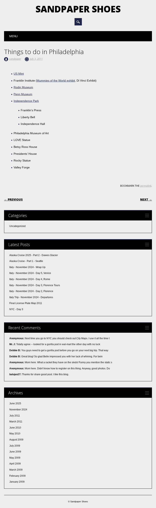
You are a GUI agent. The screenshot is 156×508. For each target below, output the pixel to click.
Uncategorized (17, 226)
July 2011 (14, 415)
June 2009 (15, 451)
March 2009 (16, 469)
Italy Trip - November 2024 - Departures (31, 297)
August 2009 (16, 439)
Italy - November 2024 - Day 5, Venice (30, 273)
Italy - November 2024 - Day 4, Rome (29, 279)
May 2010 (14, 433)
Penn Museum (23, 94)
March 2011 (15, 421)
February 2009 (17, 475)
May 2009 (14, 457)
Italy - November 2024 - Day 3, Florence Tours (34, 285)
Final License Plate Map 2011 (25, 303)
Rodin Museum (23, 87)
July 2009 (14, 445)
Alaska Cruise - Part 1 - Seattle (26, 261)
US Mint (19, 73)
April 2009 (15, 463)
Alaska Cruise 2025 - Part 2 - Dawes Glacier (33, 255)
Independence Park (26, 100)
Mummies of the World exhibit (56, 80)
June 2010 (15, 427)
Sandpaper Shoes (78, 9)
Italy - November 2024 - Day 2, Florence (31, 291)
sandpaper (15, 59)
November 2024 (18, 409)
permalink (145, 186)
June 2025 (15, 403)
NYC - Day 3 (16, 309)
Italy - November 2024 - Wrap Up (27, 267)
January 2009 (17, 481)
